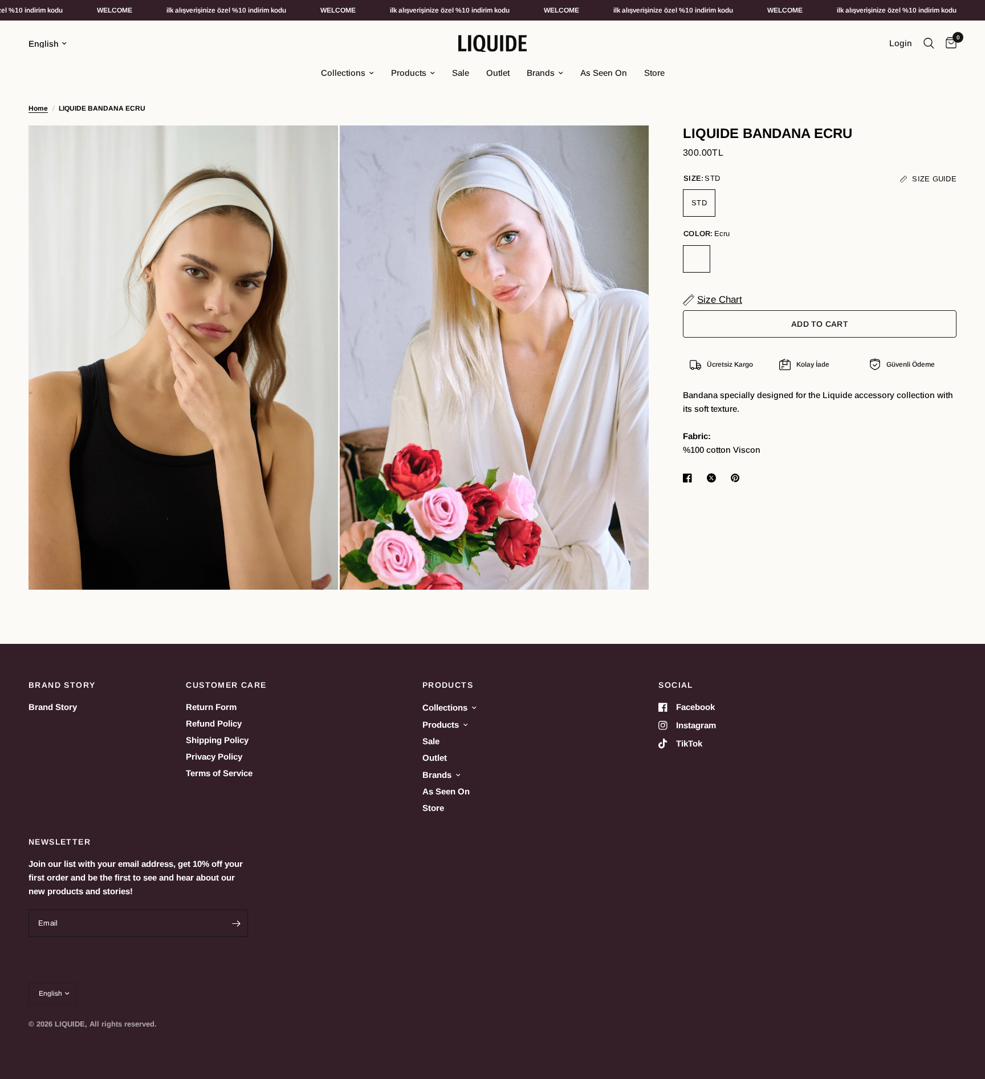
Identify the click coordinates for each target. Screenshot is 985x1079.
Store (654, 73)
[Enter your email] (236, 923)
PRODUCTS (447, 685)
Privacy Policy (214, 756)
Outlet (498, 73)
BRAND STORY (62, 685)
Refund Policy (214, 723)
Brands (541, 73)
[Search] (929, 43)
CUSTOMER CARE (226, 685)
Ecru (696, 259)
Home (38, 108)
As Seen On (603, 73)
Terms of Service (219, 773)
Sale (460, 73)
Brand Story (53, 707)
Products (408, 73)
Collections (343, 73)
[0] (948, 43)
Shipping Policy (217, 740)
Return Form (211, 707)
